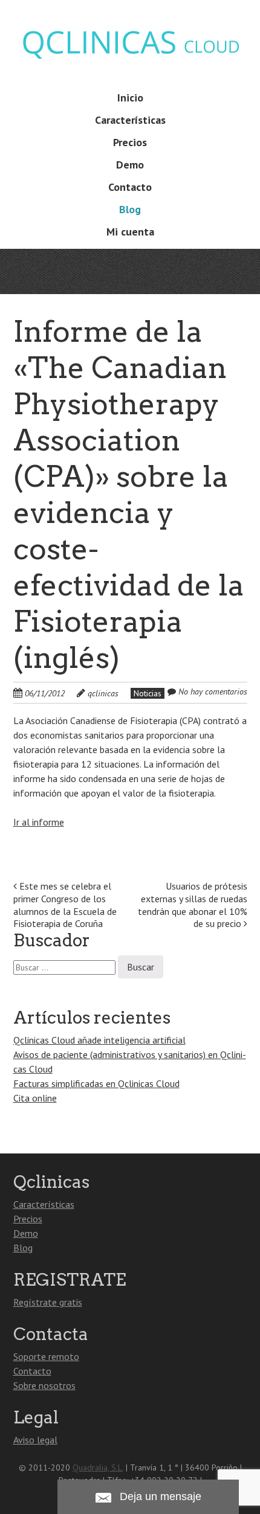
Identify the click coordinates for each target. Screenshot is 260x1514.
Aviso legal (35, 1440)
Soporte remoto (46, 1356)
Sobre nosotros (44, 1385)
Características (130, 120)
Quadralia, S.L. (98, 1467)
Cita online (35, 1098)
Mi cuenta (130, 232)
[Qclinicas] (130, 61)
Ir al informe (38, 822)
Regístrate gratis (47, 1302)
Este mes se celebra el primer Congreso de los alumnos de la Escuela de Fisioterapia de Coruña (65, 904)
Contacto (130, 187)
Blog (130, 209)
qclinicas (103, 693)
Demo (130, 165)
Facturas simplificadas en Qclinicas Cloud (96, 1083)
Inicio (130, 97)
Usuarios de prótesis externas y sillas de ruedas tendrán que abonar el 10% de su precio (192, 904)
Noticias (147, 693)
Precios (130, 142)
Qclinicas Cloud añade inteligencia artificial (99, 1040)
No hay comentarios (212, 691)
